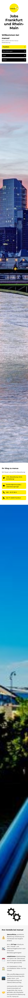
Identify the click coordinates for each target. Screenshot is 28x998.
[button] (14, 47)
